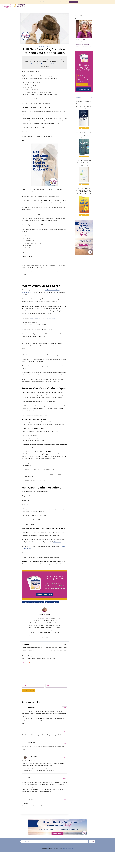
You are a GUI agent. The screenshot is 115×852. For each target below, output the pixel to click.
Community (101, 6)
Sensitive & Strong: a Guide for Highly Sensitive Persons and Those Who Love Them (83, 105)
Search (92, 841)
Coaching (92, 6)
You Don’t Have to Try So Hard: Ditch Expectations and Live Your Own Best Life (84, 192)
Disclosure (65, 848)
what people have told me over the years (42, 318)
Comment (26, 663)
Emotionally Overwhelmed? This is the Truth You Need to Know (56, 647)
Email (48, 685)
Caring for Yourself (44, 46)
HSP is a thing (57, 542)
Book (78, 6)
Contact (109, 6)
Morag (30, 742)
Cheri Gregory (44, 614)
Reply (64, 707)
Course (84, 6)
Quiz (59, 6)
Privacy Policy (71, 848)
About (66, 6)
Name (25, 685)
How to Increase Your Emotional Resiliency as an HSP (32, 647)
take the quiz (73, 1)
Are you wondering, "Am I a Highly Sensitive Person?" (53, 1)
